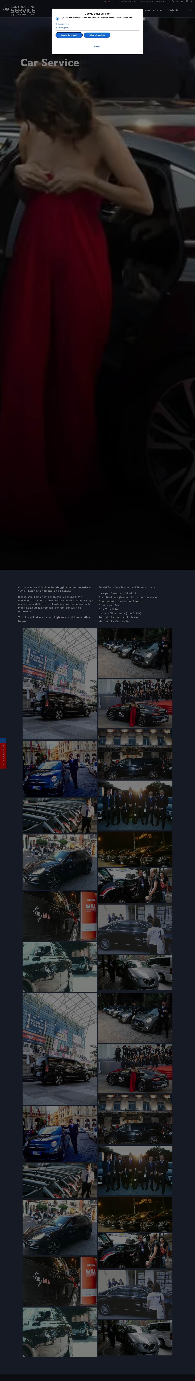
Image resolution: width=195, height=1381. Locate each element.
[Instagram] (192, 1)
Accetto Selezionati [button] (69, 35)
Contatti (172, 10)
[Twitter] (177, 1)
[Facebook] (173, 1)
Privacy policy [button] (63, 28)
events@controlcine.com (152, 1)
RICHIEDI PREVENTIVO (3, 755)
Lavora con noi (152, 10)
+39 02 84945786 (127, 1)
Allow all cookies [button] (97, 35)
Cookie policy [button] (63, 24)
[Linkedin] (187, 1)
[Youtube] (182, 1)
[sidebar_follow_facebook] (3, 741)
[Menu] (189, 10)
